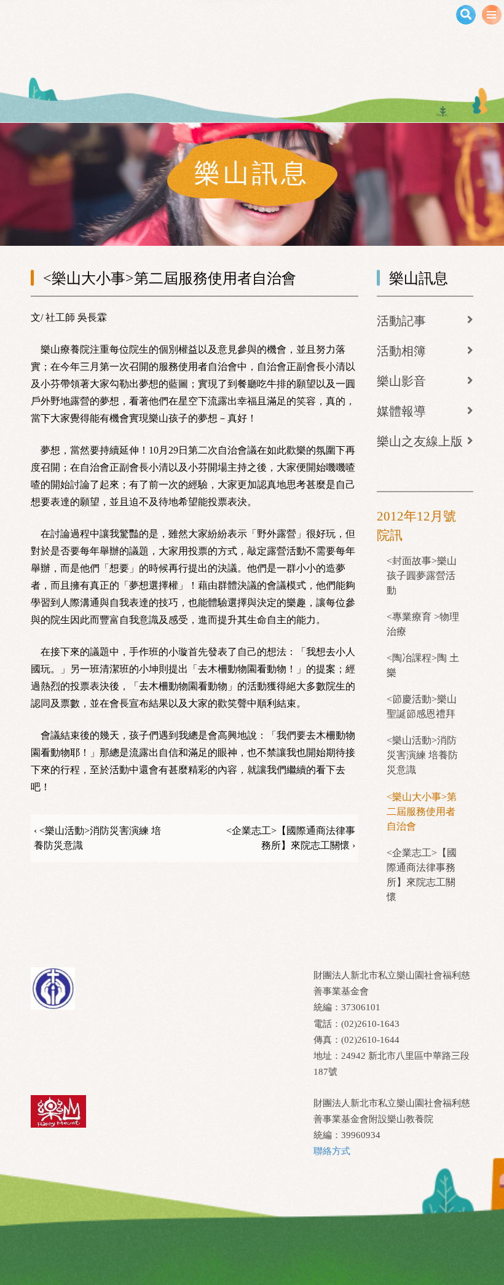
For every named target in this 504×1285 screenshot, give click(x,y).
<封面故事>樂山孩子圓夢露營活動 (422, 575)
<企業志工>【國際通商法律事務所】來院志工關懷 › (290, 838)
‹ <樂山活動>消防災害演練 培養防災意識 (97, 838)
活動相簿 (401, 351)
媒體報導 (401, 411)
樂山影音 (401, 381)
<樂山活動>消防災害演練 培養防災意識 (422, 755)
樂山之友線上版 (420, 441)
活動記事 (401, 321)
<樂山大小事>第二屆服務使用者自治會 (422, 811)
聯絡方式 (331, 1151)
